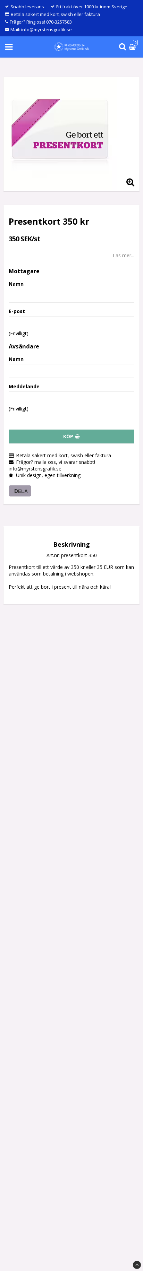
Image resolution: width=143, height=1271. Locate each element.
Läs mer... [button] (123, 255)
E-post (17, 311)
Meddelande (24, 386)
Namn (16, 283)
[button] (133, 47)
